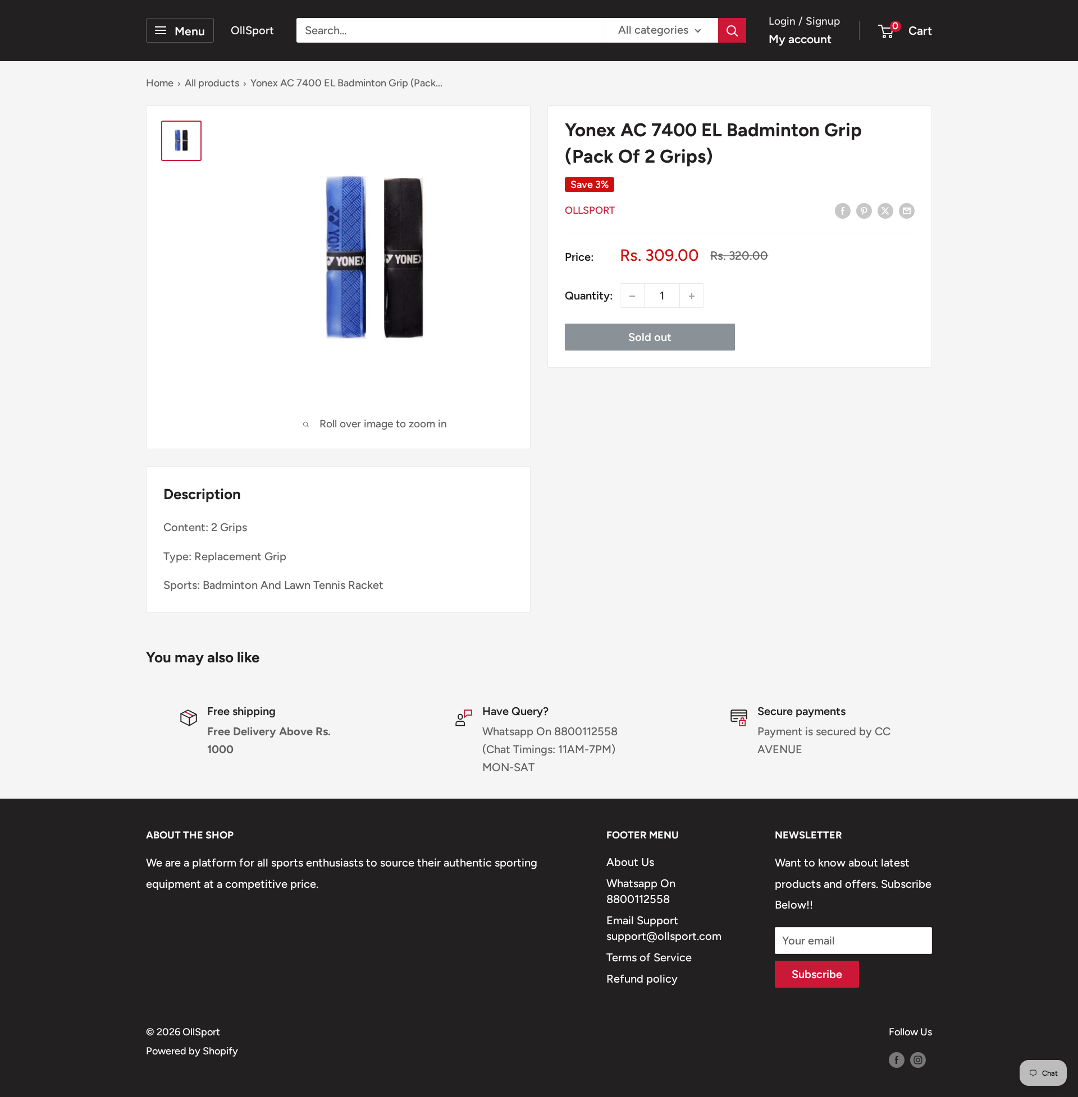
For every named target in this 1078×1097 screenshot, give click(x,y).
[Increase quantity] (692, 296)
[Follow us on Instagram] (918, 1059)
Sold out (650, 337)
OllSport (590, 211)
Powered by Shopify (192, 1051)
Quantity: (589, 295)
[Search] (732, 30)
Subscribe (817, 974)
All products (212, 83)
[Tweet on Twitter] (885, 210)
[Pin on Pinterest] (864, 210)
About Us (630, 862)
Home (159, 83)
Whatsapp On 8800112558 (640, 891)
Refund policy (642, 978)
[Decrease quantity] (632, 296)
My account (800, 39)
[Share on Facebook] (843, 210)
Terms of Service (649, 957)
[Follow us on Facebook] (897, 1059)
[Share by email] (907, 210)
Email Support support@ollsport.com (663, 928)
